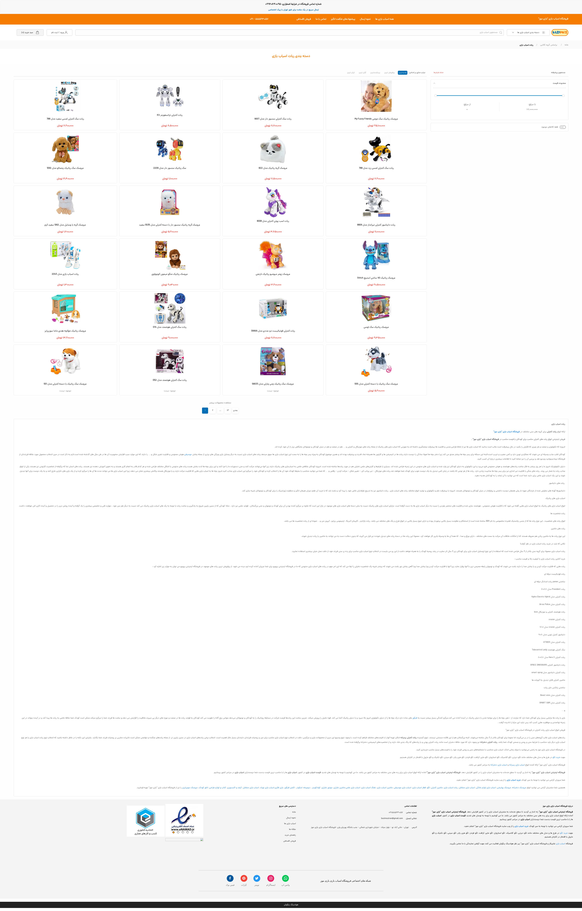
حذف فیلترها (438, 72)
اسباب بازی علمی (353, 787)
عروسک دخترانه (519, 787)
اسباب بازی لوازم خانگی (486, 787)
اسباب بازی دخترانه (499, 765)
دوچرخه (307, 787)
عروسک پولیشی (504, 787)
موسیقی (188, 454)
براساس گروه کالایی (548, 45)
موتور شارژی (327, 787)
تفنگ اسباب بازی (368, 787)
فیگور (414, 718)
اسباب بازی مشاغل (467, 787)
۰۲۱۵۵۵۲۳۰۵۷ (396, 812)
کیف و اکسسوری (234, 787)
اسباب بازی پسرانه (517, 765)
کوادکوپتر (316, 787)
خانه (566, 45)
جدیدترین (402, 72)
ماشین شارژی (339, 787)
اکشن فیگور (289, 787)
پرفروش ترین (389, 72)
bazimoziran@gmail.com (392, 818)
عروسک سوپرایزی (190, 787)
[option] (402, 72)
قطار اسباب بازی (419, 787)
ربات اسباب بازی (451, 787)
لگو (428, 787)
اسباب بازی (561, 843)
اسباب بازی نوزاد (267, 787)
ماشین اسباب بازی (385, 787)
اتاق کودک (203, 787)
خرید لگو (556, 757)
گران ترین (362, 72)
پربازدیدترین (375, 72)
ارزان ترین (351, 72)
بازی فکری (279, 787)
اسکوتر (299, 787)
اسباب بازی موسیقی (402, 787)
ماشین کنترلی (437, 787)
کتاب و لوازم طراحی (217, 787)
